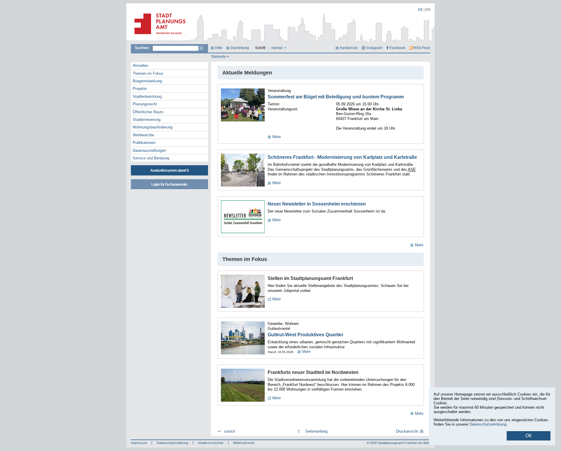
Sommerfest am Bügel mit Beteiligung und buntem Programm (336, 96)
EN (427, 10)
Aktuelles (140, 65)
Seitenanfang (316, 431)
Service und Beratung (151, 158)
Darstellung (240, 48)
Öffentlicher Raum (148, 112)
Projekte (140, 88)
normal (277, 48)
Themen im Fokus (148, 73)
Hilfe (218, 48)
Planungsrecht (145, 104)
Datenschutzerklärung (172, 443)
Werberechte (143, 135)
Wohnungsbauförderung (152, 127)
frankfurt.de (349, 48)
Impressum (139, 443)
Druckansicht (407, 431)
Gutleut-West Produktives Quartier (305, 334)
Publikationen (144, 142)
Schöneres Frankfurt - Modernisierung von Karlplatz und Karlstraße (342, 157)
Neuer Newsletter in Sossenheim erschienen (317, 203)
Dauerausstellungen (149, 150)
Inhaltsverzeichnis (211, 443)
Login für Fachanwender (169, 184)
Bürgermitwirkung (147, 81)
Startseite (218, 57)
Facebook (397, 48)
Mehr (276, 137)
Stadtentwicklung (147, 96)
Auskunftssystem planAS (169, 170)
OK (528, 435)
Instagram (374, 48)
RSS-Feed (421, 48)
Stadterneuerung (146, 119)
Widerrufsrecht (243, 443)
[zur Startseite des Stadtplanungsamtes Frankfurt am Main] (158, 36)
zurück (229, 431)
